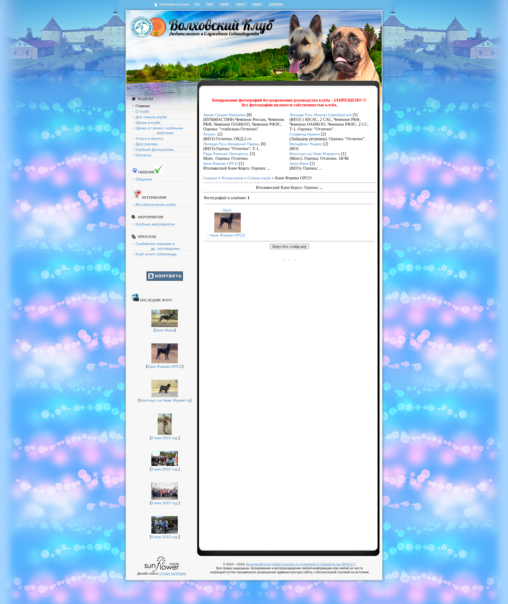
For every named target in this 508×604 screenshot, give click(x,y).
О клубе (142, 111)
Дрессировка (146, 144)
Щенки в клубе (148, 122)
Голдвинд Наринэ (304, 134)
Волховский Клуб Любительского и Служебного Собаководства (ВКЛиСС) (301, 564)
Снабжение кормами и (157, 246)
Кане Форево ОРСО (164, 366)
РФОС (257, 4)
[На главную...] (202, 27)
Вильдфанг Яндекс (305, 144)
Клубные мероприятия (155, 224)
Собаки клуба (259, 178)
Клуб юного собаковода (155, 254)
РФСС (241, 4)
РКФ (210, 4)
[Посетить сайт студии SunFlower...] (161, 564)
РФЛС (224, 4)
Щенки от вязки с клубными (159, 130)
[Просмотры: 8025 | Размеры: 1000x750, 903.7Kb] (227, 231)
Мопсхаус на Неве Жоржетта (164, 400)
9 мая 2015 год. (164, 438)
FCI (197, 4)
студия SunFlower (173, 573)
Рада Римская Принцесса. (226, 154)
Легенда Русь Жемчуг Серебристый (320, 115)
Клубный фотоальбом (154, 149)
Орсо (227, 210)
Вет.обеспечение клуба (155, 204)
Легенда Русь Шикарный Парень (231, 144)
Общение (143, 179)
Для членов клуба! (151, 117)
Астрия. (209, 134)
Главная (142, 106)
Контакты (143, 155)
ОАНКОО (276, 4)
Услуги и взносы (149, 138)
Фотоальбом (232, 178)
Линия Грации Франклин (224, 115)
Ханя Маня (164, 330)
